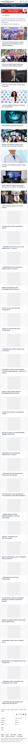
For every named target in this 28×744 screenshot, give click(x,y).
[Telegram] (25, 714)
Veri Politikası (20, 736)
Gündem (3, 718)
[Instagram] (21, 714)
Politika (2, 722)
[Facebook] (18, 714)
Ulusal (16, 722)
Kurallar (20, 734)
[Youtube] (23, 714)
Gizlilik (2, 736)
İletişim (2, 734)
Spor (16, 724)
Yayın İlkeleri (13, 734)
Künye (7, 734)
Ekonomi (3, 720)
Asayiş (2, 729)
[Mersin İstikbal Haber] (7, 1)
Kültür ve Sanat (18, 718)
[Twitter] (16, 714)
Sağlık (2, 724)
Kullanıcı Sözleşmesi (10, 736)
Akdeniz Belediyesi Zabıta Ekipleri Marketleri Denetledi (14, 5)
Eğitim (2, 727)
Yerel (16, 720)
